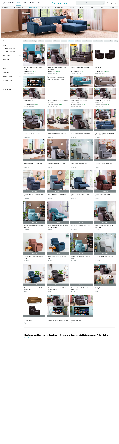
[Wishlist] (108, 3)
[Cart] (112, 3)
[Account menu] (115, 3)
